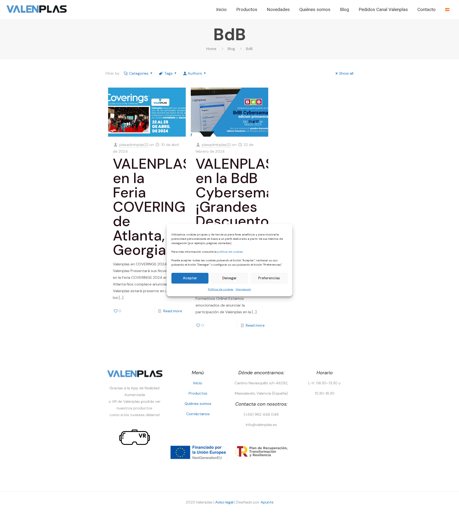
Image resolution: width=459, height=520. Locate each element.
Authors (195, 73)
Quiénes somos (198, 403)
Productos (198, 393)
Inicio (197, 383)
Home (211, 48)
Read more (172, 310)
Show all (346, 73)
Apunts (267, 502)
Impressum (243, 289)
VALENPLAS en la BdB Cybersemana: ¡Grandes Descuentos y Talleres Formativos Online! (245, 214)
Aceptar (190, 278)
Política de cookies (220, 289)
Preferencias (269, 278)
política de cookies (230, 252)
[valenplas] (36, 12)
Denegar (229, 278)
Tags (168, 73)
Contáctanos (198, 413)
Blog (231, 48)
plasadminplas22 (133, 144)
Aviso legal (224, 502)
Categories (138, 73)
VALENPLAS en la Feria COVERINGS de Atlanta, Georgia (153, 206)
